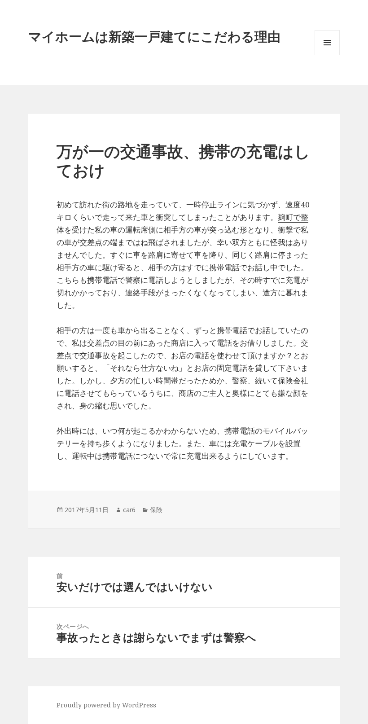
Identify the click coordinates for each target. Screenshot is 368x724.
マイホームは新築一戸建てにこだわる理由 (154, 36)
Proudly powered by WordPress (106, 705)
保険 (156, 509)
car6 (129, 509)
